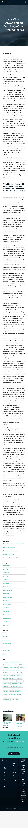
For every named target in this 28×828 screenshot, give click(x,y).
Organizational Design (17, 683)
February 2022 (7, 586)
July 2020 (6, 607)
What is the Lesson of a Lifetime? (19, 724)
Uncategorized (7, 650)
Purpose (5, 694)
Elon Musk (5, 670)
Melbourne (5, 681)
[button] (3, 721)
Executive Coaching (14, 670)
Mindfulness (13, 681)
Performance (6, 689)
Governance (12, 672)
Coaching (5, 633)
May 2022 (6, 583)
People (20, 686)
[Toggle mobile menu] (25, 2)
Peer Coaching (13, 686)
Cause (20, 662)
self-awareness (7, 643)
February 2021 (7, 604)
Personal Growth (15, 689)
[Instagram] (4, 779)
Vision (17, 699)
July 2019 (5, 621)
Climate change (7, 664)
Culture (16, 667)
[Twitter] (4, 775)
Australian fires (7, 662)
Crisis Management (8, 667)
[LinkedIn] (4, 786)
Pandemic (5, 686)
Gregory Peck (20, 672)
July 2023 (5, 569)
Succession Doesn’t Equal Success (12, 558)
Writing (5, 654)
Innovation (5, 675)
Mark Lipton (12, 678)
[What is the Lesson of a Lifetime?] (21, 717)
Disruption (22, 667)
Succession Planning (17, 697)
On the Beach (6, 683)
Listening (5, 678)
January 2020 (7, 618)
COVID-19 (21, 664)
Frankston (5, 672)
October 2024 (7, 565)
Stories (5, 647)
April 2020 (6, 611)
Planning (5, 691)
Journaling (12, 675)
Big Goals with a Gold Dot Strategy (7, 724)
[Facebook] (4, 772)
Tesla (13, 699)
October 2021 (6, 593)
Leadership (6, 640)
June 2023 (6, 572)
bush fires (14, 662)
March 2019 (6, 625)
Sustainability (6, 699)
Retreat (19, 694)
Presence (11, 691)
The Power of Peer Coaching (10, 551)
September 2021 (7, 597)
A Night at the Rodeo (9, 547)
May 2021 (5, 600)
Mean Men (19, 678)
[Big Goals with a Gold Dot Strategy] (7, 717)
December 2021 (7, 590)
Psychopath (18, 691)
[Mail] (4, 782)
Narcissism (20, 681)
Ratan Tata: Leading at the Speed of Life (14, 544)
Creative (5, 636)
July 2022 (5, 576)
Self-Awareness (7, 697)
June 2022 (6, 579)
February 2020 (7, 614)
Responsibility (12, 694)
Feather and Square (8, 554)
